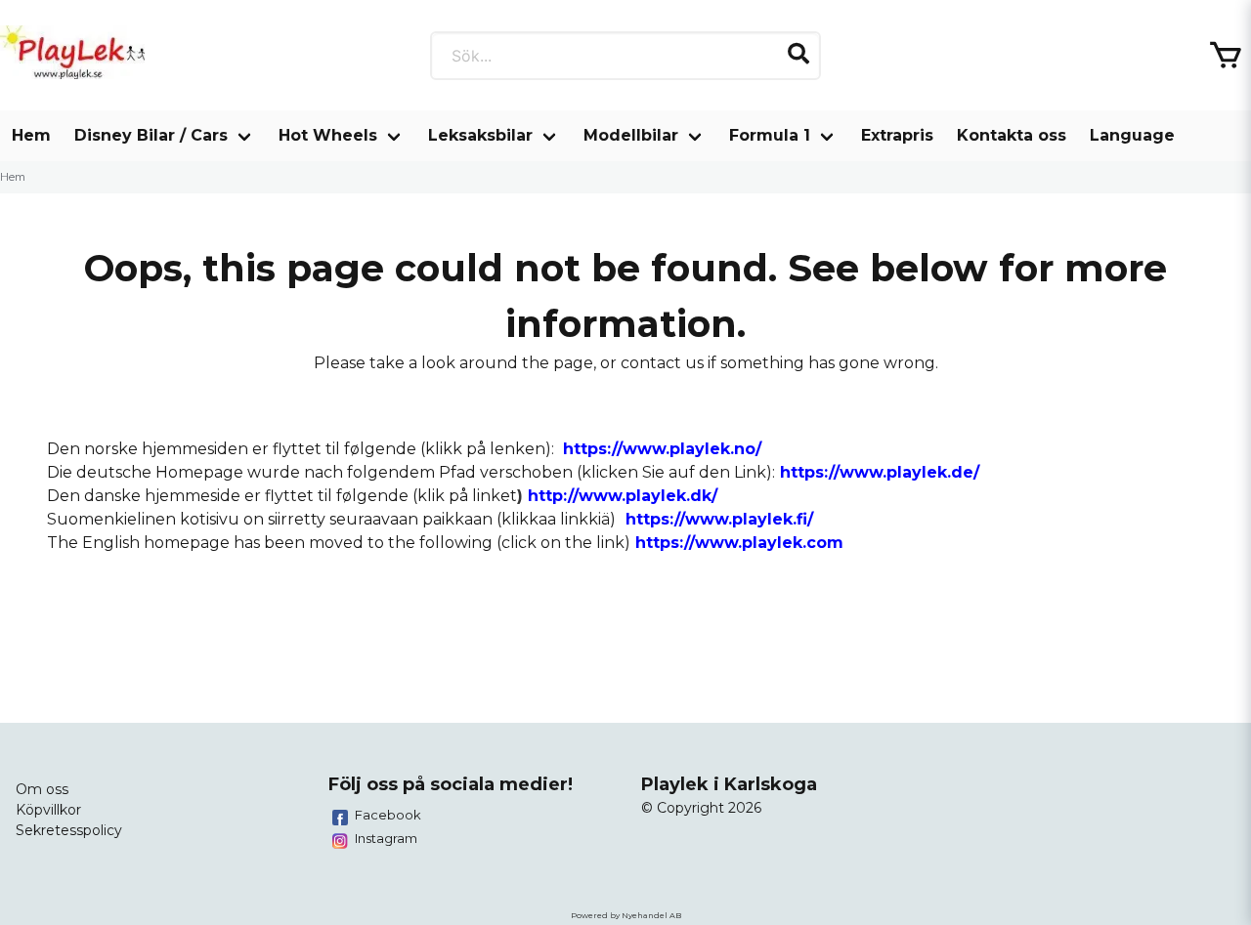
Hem (31, 135)
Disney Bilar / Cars (151, 135)
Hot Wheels (328, 135)
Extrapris (897, 135)
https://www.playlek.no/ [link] (662, 449)
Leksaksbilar (480, 135)
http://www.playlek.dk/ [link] (622, 495)
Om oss (42, 789)
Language (1132, 135)
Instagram (386, 838)
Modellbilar (630, 135)
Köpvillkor (48, 810)
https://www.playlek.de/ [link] (879, 472)
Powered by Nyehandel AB (626, 915)
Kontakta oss (1011, 135)
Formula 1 (769, 135)
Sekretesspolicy (69, 830)
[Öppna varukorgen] (1225, 55)
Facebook (388, 814)
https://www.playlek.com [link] (739, 542)
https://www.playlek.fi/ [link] (719, 519)
